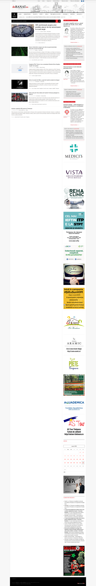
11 (68, 459)
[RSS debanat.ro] (84, 2)
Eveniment (38, 95)
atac (33, 88)
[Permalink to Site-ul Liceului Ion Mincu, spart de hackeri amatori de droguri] (19, 84)
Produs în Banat (67, 101)
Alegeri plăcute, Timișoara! (71, 91)
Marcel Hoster (42, 67)
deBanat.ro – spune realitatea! (21, 582)
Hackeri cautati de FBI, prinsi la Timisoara (21, 108)
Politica (36, 50)
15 (80, 459)
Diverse (42, 31)
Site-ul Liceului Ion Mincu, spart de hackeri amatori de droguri (44, 80)
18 (68, 462)
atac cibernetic (34, 59)
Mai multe (79, 14)
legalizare (41, 88)
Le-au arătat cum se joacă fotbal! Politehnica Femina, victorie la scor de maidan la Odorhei (43, 17)
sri (44, 42)
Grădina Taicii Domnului (68, 64)
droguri (35, 88)
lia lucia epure (39, 104)
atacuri (40, 42)
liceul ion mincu (46, 88)
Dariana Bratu (43, 95)
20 (74, 462)
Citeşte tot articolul (73, 42)
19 (71, 462)
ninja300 (53, 88)
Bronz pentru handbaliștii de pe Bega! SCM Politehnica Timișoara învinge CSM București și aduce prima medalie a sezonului (74, 534)
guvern (39, 59)
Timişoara (57, 88)
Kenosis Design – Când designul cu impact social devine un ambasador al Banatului (73, 106)
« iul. (64, 472)
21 (77, 462)
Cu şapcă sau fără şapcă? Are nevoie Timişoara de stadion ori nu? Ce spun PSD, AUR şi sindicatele (74, 54)
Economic (65, 14)
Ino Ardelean (65, 36)
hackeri (42, 42)
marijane (50, 88)
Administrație (27, 14)
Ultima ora (23, 110)
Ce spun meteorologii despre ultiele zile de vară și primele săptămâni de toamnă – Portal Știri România (74, 519)
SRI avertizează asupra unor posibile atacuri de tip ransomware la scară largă (48, 27)
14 (77, 459)
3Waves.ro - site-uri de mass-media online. (23, 583)
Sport (40, 14)
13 (74, 459)
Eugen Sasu (65, 79)
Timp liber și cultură (55, 14)
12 (71, 459)
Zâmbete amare (74, 20)
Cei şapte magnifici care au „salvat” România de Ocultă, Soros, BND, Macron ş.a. (73, 25)
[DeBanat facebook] (82, 2)
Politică (35, 14)
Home (19, 14)
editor (27, 110)
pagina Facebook (38, 75)
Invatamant (37, 81)
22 (80, 462)
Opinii (46, 14)
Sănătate (72, 14)
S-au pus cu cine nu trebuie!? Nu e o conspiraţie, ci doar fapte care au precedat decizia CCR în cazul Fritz (74, 50)
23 (83, 462)
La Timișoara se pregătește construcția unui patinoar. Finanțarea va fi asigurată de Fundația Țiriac (74, 503)
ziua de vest (44, 104)
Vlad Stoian (49, 31)
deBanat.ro (65, 117)
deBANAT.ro (48, 7)
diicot (33, 104)
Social (45, 31)
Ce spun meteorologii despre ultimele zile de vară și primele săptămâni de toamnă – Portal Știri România (74, 511)
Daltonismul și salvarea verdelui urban (73, 96)
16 (83, 459)
